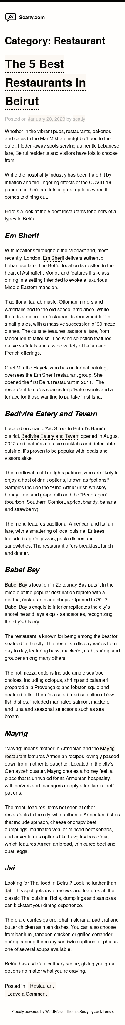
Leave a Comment (28, 993)
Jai (8, 890)
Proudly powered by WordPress (37, 1011)
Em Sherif (53, 257)
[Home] (11, 21)
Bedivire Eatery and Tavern (50, 435)
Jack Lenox (103, 1011)
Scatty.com (32, 17)
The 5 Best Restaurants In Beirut (45, 82)
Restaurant (42, 985)
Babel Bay (16, 584)
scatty (79, 118)
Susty (84, 1011)
